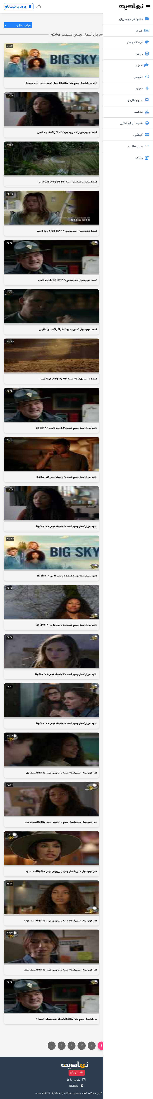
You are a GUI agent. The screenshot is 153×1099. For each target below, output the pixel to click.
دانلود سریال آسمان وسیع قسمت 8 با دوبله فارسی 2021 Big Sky (66, 723)
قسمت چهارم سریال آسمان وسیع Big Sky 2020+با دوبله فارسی (67, 132)
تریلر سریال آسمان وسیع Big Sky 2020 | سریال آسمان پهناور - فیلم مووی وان (61, 83)
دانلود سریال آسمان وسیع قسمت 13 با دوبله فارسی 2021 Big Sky (66, 674)
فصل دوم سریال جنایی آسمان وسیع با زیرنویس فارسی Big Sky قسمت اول (61, 772)
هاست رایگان (76, 1072)
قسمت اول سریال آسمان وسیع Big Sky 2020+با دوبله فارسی (68, 378)
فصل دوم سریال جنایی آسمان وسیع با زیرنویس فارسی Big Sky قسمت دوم (61, 871)
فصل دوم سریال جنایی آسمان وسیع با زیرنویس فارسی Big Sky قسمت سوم (61, 822)
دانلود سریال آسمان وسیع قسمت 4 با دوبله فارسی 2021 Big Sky (66, 526)
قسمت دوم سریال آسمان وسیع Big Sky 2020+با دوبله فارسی (68, 329)
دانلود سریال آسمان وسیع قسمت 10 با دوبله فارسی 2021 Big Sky (66, 625)
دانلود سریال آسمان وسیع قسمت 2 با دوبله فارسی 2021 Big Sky (66, 477)
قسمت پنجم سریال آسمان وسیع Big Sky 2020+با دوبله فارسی (67, 181)
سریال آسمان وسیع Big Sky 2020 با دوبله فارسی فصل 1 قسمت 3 (66, 1019)
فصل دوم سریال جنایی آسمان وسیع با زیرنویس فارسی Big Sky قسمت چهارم (60, 920)
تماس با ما (73, 1080)
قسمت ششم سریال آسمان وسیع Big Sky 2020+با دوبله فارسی (67, 231)
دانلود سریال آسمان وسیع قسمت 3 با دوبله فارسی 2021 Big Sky (66, 428)
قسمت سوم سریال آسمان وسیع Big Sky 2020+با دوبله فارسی (67, 280)
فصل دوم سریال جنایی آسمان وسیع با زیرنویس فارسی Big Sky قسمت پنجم (61, 969)
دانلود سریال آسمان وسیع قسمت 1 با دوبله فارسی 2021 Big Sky (67, 575)
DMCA (73, 1086)
